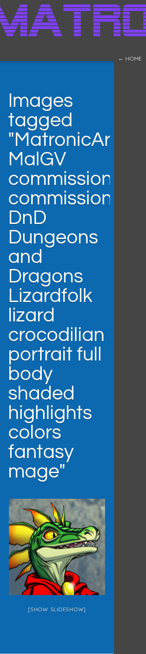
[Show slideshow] (57, 609)
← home (130, 58)
